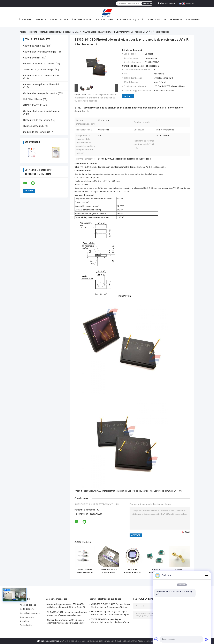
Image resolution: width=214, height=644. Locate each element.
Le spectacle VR (59, 19)
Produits (41, 19)
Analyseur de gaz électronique (38, 69)
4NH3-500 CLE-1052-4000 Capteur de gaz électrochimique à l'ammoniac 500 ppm (110, 605)
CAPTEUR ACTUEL (33, 105)
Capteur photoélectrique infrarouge (56, 32)
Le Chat (127, 96)
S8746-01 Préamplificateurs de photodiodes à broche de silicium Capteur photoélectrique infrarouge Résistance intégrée (132, 571)
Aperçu (23, 32)
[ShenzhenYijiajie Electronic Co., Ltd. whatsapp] (34, 183)
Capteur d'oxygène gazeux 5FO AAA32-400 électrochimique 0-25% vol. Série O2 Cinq (66, 606)
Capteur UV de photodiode (37, 120)
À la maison (25, 19)
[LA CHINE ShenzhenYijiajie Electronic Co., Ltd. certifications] (32, 152)
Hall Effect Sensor (33, 99)
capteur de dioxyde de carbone (39, 63)
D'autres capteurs (32, 126)
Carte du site (26, 625)
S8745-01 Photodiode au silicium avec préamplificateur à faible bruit (180, 571)
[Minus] (206, 575)
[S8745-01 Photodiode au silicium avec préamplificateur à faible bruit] (179, 556)
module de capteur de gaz (36, 132)
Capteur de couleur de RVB (140, 491)
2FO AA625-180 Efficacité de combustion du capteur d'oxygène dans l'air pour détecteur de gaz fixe (67, 614)
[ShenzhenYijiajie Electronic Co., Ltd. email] (27, 183)
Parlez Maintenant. (167, 3)
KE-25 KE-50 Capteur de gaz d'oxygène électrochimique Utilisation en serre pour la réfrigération (110, 613)
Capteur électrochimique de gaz (39, 51)
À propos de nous (81, 19)
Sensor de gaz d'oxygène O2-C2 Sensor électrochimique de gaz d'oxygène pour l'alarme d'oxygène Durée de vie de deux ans (66, 622)
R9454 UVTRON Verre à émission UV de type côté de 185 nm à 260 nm (85, 571)
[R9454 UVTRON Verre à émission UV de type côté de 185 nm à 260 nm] (85, 556)
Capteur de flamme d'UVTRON (168, 491)
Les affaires (193, 19)
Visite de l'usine (104, 19)
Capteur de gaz (31, 57)
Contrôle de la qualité (130, 19)
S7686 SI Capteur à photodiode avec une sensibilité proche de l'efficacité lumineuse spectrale (108, 571)
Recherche (147, 3)
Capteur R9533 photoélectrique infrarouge (107, 491)
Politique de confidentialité (48, 641)
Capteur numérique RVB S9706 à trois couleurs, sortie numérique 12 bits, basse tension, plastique (156, 571)
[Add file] (156, 639)
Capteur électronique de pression (40, 93)
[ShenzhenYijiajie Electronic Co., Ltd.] (107, 13)
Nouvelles (176, 19)
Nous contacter (156, 19)
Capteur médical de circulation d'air (41, 75)
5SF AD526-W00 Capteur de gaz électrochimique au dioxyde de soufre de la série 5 (110, 621)
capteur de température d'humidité (41, 84)
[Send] (206, 639)
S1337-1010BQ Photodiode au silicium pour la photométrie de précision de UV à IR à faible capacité (95, 98)
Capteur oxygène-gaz (34, 45)
